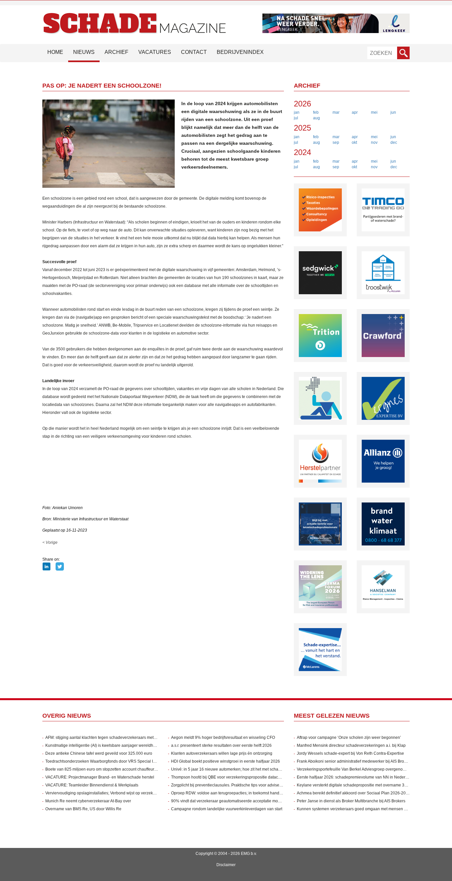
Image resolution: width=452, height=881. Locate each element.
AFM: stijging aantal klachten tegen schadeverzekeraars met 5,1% (104, 737)
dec (393, 142)
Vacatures (154, 52)
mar (336, 112)
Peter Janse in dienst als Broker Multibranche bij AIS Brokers (351, 801)
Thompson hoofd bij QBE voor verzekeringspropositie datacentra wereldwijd (239, 777)
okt (354, 142)
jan (296, 112)
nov (374, 142)
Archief (116, 52)
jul (296, 118)
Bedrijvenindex (240, 52)
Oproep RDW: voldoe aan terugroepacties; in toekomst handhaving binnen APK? (243, 793)
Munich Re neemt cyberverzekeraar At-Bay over (88, 801)
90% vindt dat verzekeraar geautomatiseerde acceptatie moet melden (233, 801)
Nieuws (84, 52)
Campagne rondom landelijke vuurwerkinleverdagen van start (226, 809)
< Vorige (50, 542)
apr (355, 112)
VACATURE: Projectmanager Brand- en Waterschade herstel (99, 777)
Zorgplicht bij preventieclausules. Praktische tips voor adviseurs (228, 785)
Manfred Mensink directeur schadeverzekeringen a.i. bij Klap (351, 745)
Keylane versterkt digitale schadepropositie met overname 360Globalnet (362, 785)
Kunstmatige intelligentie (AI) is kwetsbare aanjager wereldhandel (104, 745)
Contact (194, 52)
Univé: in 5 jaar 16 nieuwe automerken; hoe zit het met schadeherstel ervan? (240, 769)
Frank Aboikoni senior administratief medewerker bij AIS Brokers (354, 761)
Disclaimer (226, 864)
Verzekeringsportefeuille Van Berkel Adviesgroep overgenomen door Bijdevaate (368, 769)
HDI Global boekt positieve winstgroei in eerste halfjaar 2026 (225, 761)
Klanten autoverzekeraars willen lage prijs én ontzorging (221, 753)
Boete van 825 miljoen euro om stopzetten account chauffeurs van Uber (109, 769)
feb (316, 112)
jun (393, 112)
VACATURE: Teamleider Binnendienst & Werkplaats (91, 785)
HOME (55, 52)
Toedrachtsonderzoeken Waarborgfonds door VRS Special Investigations (111, 761)
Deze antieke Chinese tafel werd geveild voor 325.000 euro (98, 753)
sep (336, 142)
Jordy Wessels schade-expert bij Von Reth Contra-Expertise (350, 753)
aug (316, 118)
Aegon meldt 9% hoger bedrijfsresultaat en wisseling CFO (223, 737)
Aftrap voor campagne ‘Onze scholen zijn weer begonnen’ (349, 737)
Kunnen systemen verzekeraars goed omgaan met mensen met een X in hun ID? (369, 809)
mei (374, 112)
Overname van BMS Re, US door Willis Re (83, 809)
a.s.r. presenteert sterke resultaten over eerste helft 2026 (221, 745)
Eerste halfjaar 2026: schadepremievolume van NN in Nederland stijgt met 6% (367, 777)
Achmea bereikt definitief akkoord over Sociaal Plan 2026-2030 (353, 793)
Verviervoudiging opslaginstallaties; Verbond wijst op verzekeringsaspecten (113, 793)
